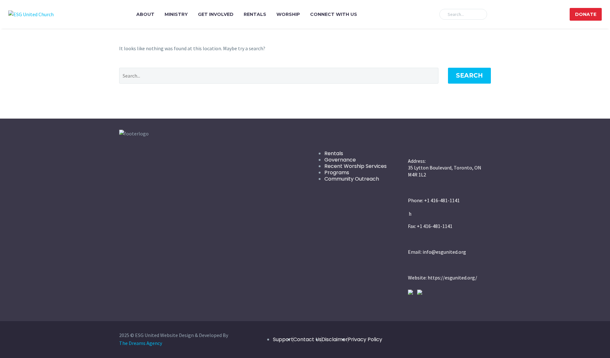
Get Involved (216, 14)
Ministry (176, 14)
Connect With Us (333, 14)
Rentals (255, 14)
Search (469, 75)
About (145, 14)
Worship (288, 14)
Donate (585, 14)
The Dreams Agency (140, 343)
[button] (479, 14)
